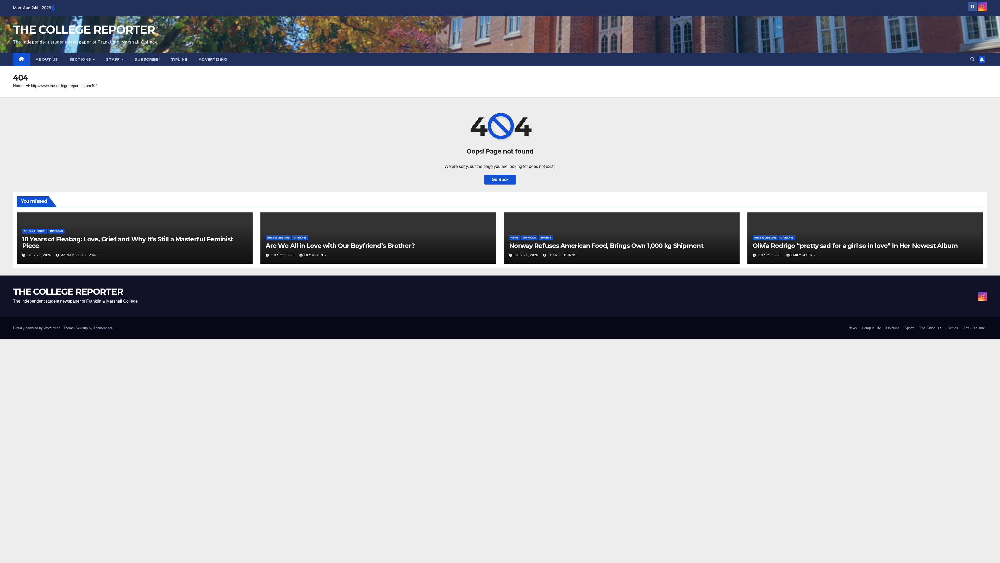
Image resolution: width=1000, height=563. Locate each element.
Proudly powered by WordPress (37, 328)
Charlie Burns (562, 255)
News (514, 237)
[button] (972, 59)
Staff (113, 59)
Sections (81, 59)
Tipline (179, 59)
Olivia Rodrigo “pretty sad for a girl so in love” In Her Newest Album (855, 245)
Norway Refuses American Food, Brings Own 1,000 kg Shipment (606, 245)
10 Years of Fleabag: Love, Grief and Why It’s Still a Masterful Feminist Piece (127, 242)
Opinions (56, 231)
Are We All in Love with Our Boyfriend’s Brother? (340, 245)
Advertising (213, 59)
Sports (545, 237)
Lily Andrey (315, 255)
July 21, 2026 (39, 255)
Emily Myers (803, 255)
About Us (47, 59)
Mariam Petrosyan (78, 255)
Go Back (500, 179)
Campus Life (871, 328)
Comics (952, 328)
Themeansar (102, 328)
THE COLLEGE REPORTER (84, 29)
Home (18, 85)
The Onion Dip (930, 328)
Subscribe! (147, 59)
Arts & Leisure (35, 231)
